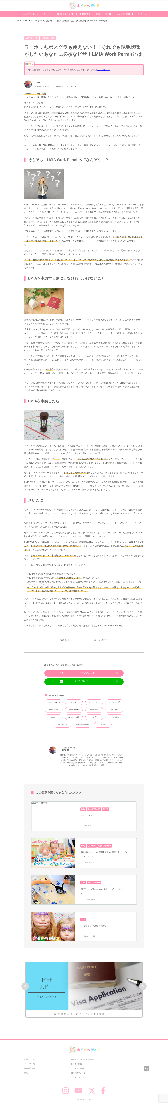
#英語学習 (103, 724)
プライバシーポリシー (80, 1077)
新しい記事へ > (101, 640)
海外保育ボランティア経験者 (83, 1059)
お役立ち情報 (76, 1064)
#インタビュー (94, 702)
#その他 (73, 702)
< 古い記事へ (65, 640)
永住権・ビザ (31, 38)
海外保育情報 (84, 14)
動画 (98, 14)
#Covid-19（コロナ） (54, 702)
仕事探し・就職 (48, 38)
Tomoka (39, 82)
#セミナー (114, 709)
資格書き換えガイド (65, 14)
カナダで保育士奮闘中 (90, 765)
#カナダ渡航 (94, 709)
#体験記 (94, 717)
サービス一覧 (29, 1064)
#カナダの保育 (53, 709)
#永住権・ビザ (62, 724)
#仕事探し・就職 (73, 717)
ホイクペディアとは (30, 14)
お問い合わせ (140, 14)
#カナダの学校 (74, 709)
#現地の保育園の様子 (83, 724)
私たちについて (30, 1059)
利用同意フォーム (78, 1073)
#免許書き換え (114, 717)
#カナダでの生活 (114, 702)
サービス (47, 14)
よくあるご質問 (123, 14)
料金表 (108, 14)
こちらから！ (103, 69)
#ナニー (53, 717)
